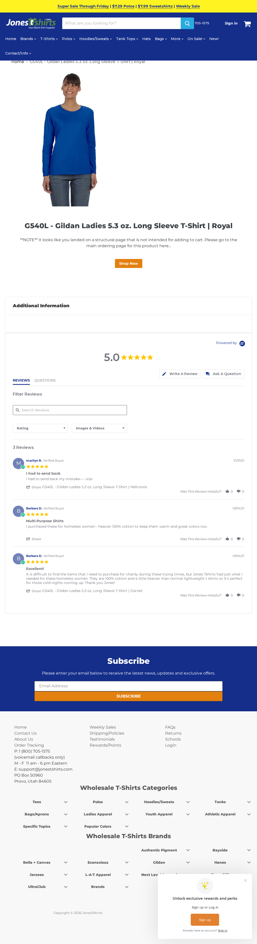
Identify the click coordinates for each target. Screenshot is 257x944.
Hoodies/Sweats (94, 39)
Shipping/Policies (107, 733)
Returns (173, 733)
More (176, 39)
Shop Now (128, 263)
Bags (160, 39)
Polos (67, 39)
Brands (27, 39)
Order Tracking (29, 745)
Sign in (231, 23)
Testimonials (102, 739)
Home (10, 39)
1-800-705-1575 (195, 23)
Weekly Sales (103, 727)
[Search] (187, 23)
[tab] (180, 374)
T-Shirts (48, 39)
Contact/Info (17, 53)
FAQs (170, 727)
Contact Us (25, 733)
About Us (23, 739)
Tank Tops (126, 39)
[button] (34, 487)
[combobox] (40, 428)
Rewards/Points (105, 745)
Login (170, 745)
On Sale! (195, 39)
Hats (146, 39)
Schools (173, 739)
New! (214, 39)
